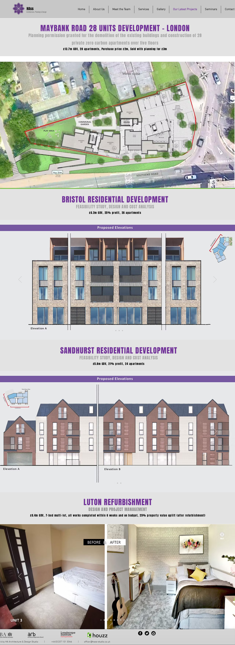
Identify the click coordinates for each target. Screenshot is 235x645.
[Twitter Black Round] (147, 633)
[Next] (215, 122)
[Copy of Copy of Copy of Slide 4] (124, 179)
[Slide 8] (124, 620)
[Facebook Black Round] (140, 633)
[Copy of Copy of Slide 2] (122, 330)
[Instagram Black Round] (153, 633)
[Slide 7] (120, 620)
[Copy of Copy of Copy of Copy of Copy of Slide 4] (130, 179)
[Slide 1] (104, 179)
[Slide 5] (114, 620)
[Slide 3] (107, 620)
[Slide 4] (114, 179)
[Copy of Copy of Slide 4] (120, 179)
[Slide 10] (130, 620)
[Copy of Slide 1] (107, 179)
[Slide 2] (115, 330)
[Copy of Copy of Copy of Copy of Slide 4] (127, 179)
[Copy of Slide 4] (117, 179)
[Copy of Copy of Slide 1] (110, 179)
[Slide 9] (127, 620)
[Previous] (20, 122)
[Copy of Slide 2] (119, 330)
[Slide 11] (134, 620)
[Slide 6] (117, 620)
